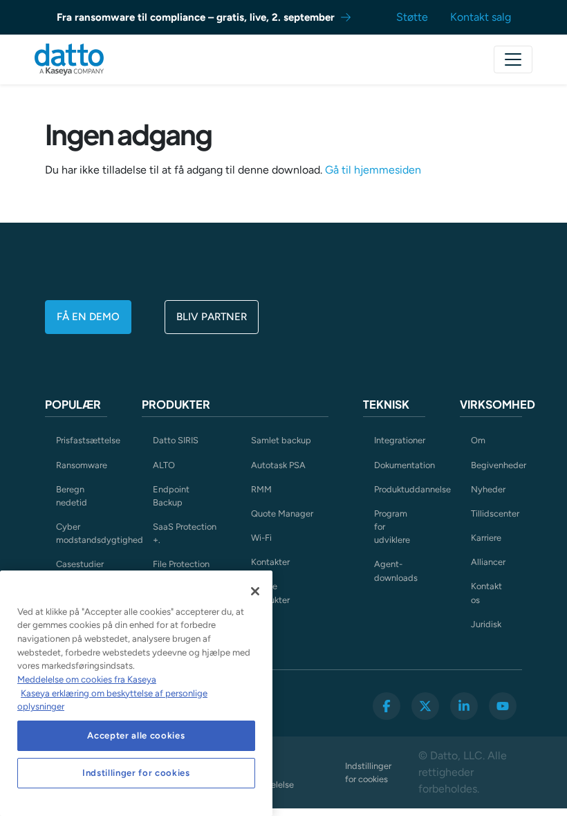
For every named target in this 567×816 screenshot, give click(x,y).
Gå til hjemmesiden (373, 169)
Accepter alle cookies (136, 735)
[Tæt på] (255, 591)
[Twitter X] (425, 706)
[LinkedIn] (464, 706)
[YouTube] (502, 706)
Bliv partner (211, 316)
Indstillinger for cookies (368, 772)
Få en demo (88, 316)
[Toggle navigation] (513, 59)
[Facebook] (386, 706)
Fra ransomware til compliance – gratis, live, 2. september (196, 17)
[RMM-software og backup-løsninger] (69, 59)
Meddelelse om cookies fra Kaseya (86, 679)
